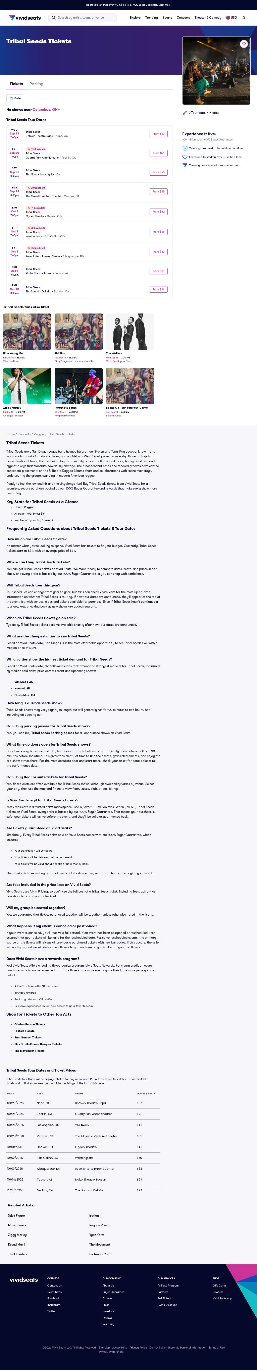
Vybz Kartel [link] (97, 1235)
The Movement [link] (99, 1244)
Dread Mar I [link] (16, 1244)
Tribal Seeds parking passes (52, 733)
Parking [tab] (36, 83)
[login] (243, 17)
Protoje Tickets (24, 1030)
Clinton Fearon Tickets (29, 1024)
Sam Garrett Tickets (28, 1037)
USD (234, 17)
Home (10, 434)
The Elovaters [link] (17, 1254)
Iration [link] (94, 1215)
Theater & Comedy (208, 17)
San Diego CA (23, 681)
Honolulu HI (22, 688)
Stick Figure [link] (16, 1215)
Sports (167, 17)
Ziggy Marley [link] (17, 1235)
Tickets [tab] (16, 83)
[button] (14, 98)
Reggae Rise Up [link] (100, 1225)
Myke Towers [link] (17, 1225)
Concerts (183, 17)
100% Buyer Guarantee (144, 4)
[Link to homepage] (26, 17)
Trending (151, 17)
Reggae (39, 434)
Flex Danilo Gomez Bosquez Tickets (38, 1044)
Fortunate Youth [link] (100, 1254)
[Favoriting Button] (244, 44)
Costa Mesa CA (24, 695)
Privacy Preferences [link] (111, 1351)
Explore (135, 17)
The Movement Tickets (29, 1050)
